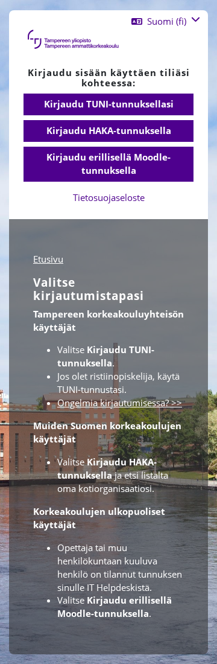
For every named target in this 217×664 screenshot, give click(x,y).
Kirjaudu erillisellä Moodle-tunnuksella (108, 163)
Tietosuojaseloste (109, 197)
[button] (166, 21)
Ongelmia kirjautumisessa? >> (119, 403)
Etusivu (48, 259)
